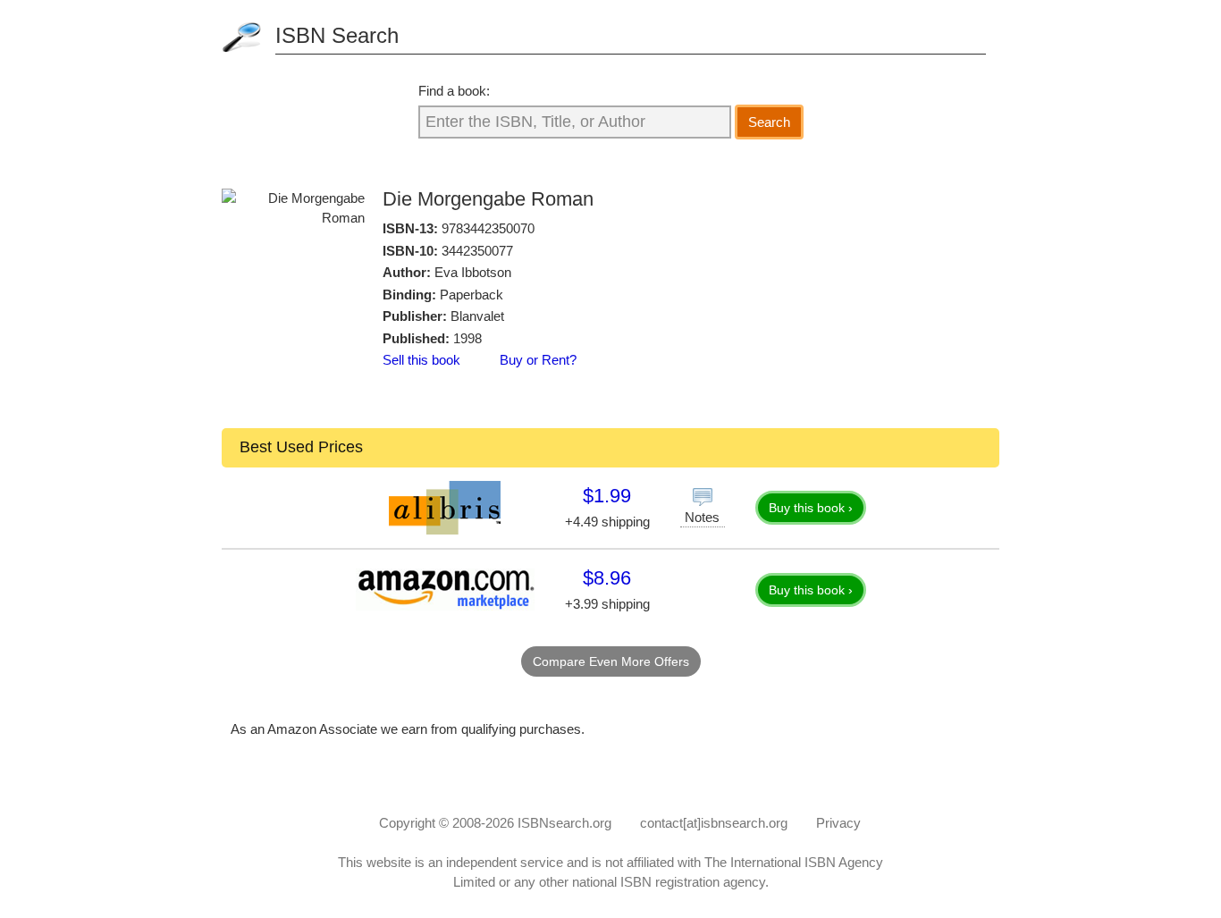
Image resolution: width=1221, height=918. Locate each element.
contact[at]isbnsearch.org (713, 822)
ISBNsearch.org (564, 822)
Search (769, 122)
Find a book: (454, 90)
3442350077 (477, 250)
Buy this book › (811, 508)
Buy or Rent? (538, 359)
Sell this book (421, 359)
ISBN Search (337, 35)
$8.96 (607, 578)
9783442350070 (488, 228)
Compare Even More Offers (611, 661)
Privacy (838, 822)
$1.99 (607, 495)
